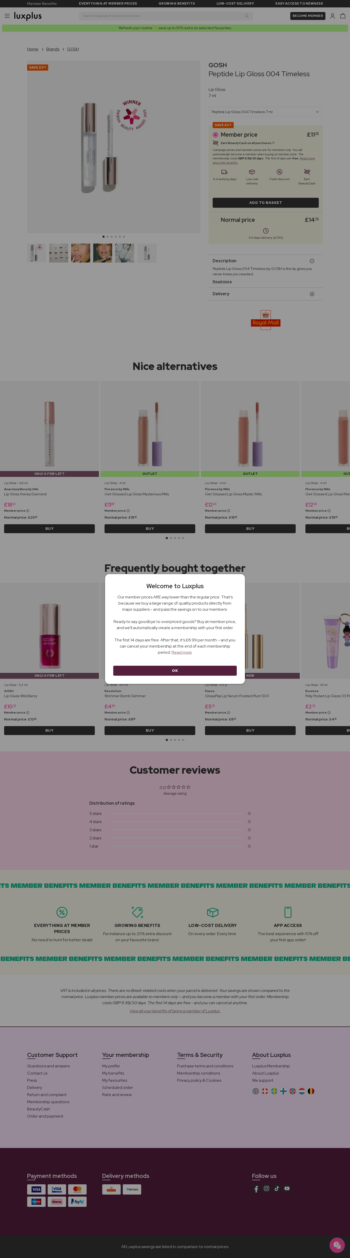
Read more (182, 652)
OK (175, 670)
